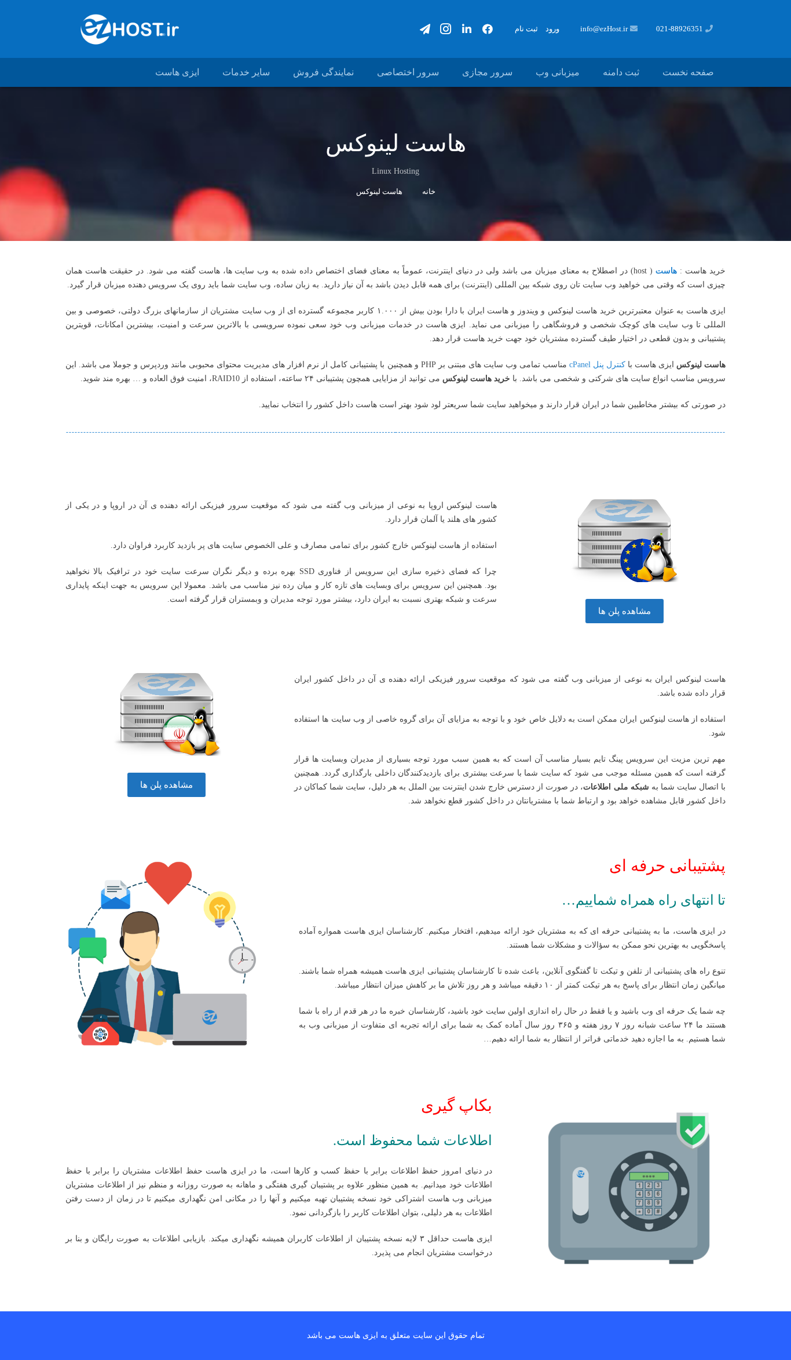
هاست (666, 270)
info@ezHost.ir (604, 28)
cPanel (580, 364)
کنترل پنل (609, 364)
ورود (552, 28)
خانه (428, 191)
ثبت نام (526, 28)
